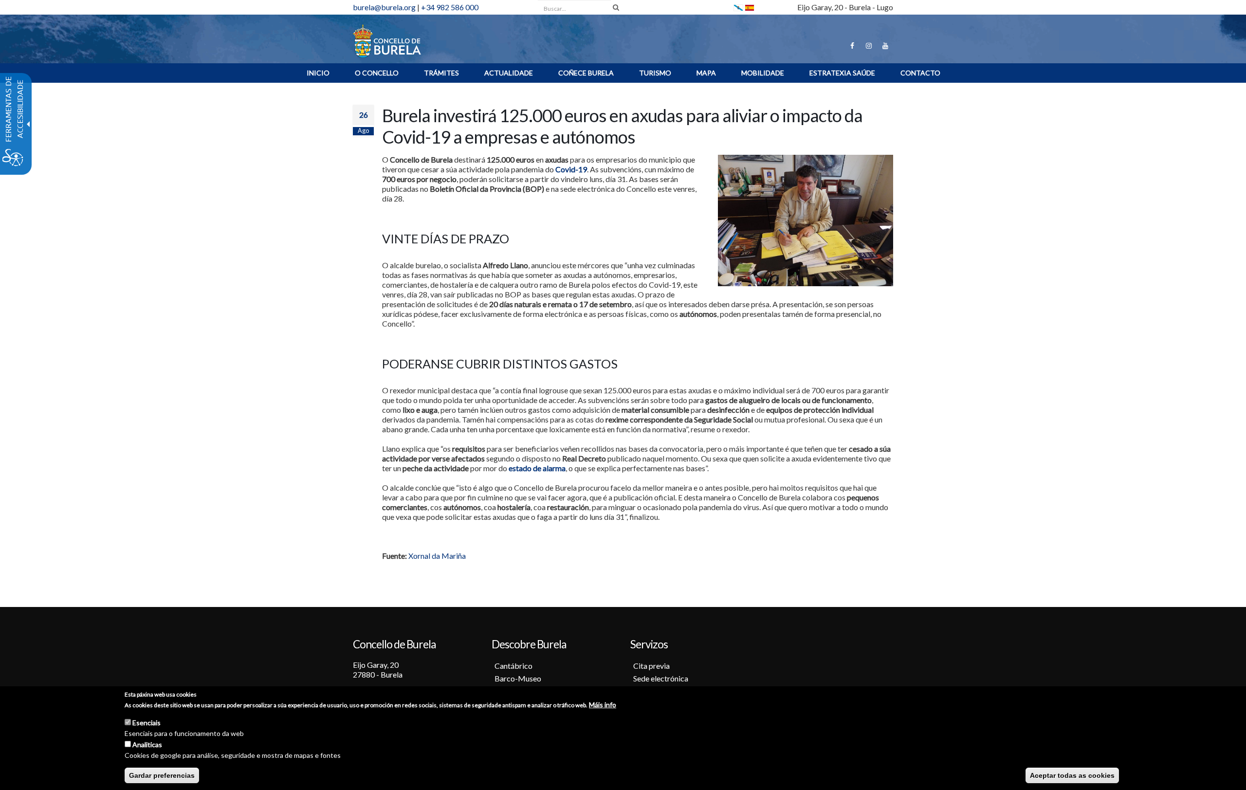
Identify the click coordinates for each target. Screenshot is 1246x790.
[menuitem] (318, 73)
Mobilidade (762, 73)
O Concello (377, 73)
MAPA (706, 73)
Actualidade (508, 73)
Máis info (602, 704)
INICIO (318, 73)
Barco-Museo (518, 678)
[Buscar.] (616, 7)
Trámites (441, 73)
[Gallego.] (738, 7)
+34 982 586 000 (449, 7)
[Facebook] (852, 45)
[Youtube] (885, 45)
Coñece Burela (586, 73)
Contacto (920, 73)
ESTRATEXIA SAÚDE (842, 73)
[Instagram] (868, 45)
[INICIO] (387, 40)
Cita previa (651, 665)
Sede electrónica (660, 678)
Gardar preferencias (162, 775)
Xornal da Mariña (437, 555)
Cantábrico (513, 665)
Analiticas (147, 744)
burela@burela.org (384, 7)
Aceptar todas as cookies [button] (1072, 775)
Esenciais (146, 722)
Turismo (655, 73)
